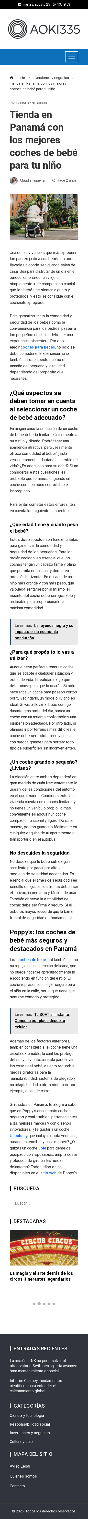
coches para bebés (38, 347)
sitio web (48, 1173)
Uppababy (19, 1135)
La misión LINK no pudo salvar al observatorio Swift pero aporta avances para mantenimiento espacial (43, 1365)
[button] (34, 1304)
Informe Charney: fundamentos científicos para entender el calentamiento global (36, 1385)
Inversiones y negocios (28, 103)
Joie (42, 1148)
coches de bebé (31, 959)
